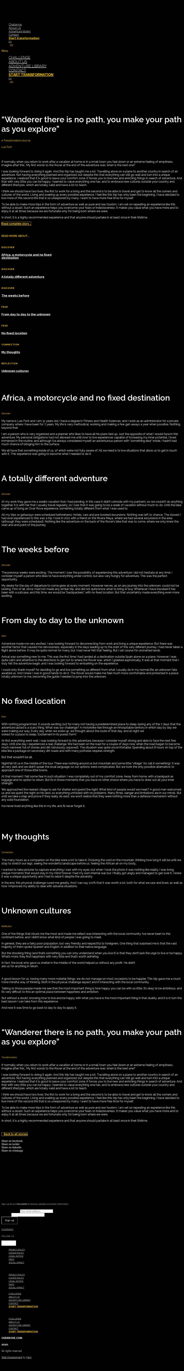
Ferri (28, 1357)
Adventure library (20, 31)
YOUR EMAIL (10, 1210)
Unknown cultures (15, 371)
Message (6, 1214)
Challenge (15, 24)
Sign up (9, 1220)
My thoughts (10, 352)
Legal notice (16, 1256)
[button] (92, 50)
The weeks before (15, 295)
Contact (14, 35)
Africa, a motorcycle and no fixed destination (26, 256)
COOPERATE (7, 1229)
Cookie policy (16, 1253)
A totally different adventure (22, 277)
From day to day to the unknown (25, 314)
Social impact (16, 1262)
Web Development (11, 1357)
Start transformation (24, 38)
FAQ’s (11, 1259)
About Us (15, 28)
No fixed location (14, 333)
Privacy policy (17, 1249)
